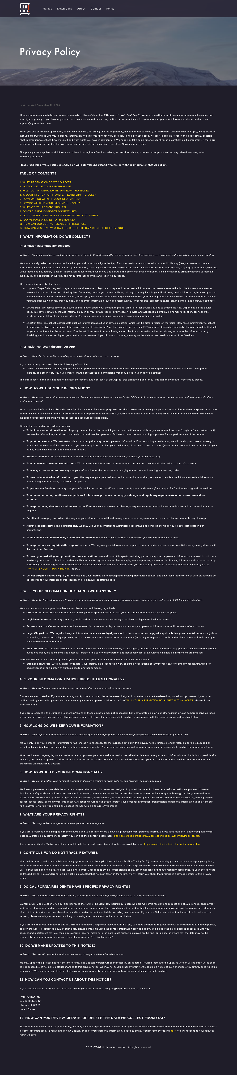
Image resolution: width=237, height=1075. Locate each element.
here (173, 1030)
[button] (47, 8)
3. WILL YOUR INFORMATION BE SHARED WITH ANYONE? (54, 190)
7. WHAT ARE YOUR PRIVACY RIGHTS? (43, 207)
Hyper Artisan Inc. (116, 1047)
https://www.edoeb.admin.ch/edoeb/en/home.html (172, 844)
